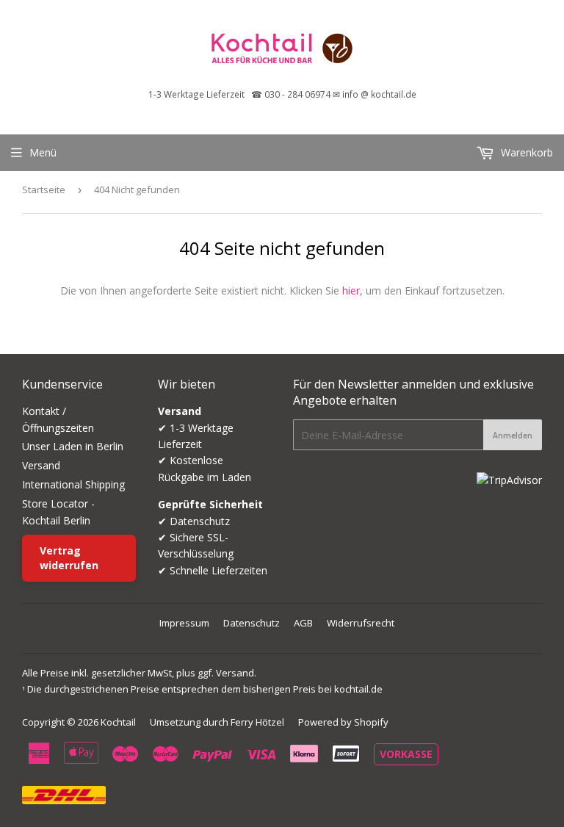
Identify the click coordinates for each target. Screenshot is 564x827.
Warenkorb (525, 152)
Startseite (43, 189)
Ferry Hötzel (257, 722)
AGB (303, 622)
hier (351, 290)
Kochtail (118, 722)
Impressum (184, 622)
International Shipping (73, 484)
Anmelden (512, 435)
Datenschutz (251, 622)
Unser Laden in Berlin (72, 446)
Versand (41, 465)
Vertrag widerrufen (69, 557)
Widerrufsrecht (360, 622)
